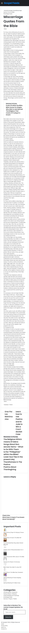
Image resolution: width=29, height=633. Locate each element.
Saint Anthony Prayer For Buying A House (14, 532)
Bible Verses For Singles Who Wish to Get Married (14, 108)
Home (5, 10)
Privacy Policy (4, 625)
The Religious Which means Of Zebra (13, 440)
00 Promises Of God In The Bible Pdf (12, 537)
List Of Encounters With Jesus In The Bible (14, 556)
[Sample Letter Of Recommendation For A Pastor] (5, 548)
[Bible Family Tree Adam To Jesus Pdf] (5, 565)
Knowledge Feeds (11, 10)
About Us (3, 627)
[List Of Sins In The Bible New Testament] (5, 570)
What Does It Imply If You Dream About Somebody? (13, 518)
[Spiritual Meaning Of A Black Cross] (5, 581)
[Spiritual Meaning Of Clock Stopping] (5, 576)
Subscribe (8, 617)
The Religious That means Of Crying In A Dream (13, 113)
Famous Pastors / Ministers (10, 593)
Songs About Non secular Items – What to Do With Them (13, 447)
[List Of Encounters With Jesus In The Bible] (5, 555)
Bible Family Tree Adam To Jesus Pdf (12, 567)
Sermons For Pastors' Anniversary (12, 561)
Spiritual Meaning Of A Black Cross (12, 582)
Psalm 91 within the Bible (14, 105)
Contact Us (4, 628)
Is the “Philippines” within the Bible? (12, 453)
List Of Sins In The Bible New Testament (13, 572)
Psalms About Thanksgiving (10, 468)
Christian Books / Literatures (10, 592)
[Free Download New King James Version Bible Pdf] (5, 541)
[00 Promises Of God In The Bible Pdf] (5, 536)
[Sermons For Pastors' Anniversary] (5, 560)
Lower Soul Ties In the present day (13, 458)
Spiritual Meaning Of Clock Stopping (12, 577)
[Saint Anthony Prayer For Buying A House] (5, 530)
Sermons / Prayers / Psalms (10, 598)
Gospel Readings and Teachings (11, 595)
